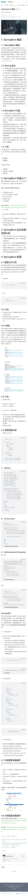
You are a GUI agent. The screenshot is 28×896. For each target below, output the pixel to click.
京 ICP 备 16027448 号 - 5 (14, 887)
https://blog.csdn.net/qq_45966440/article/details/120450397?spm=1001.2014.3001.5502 (14, 829)
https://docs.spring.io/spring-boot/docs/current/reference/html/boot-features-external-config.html (14, 821)
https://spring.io (7, 61)
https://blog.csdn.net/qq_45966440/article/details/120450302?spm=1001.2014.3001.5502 (14, 208)
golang (18, 5)
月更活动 (6, 5)
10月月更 (4, 850)
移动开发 (23, 5)
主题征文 (11, 5)
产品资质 (14, 888)
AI (15, 5)
